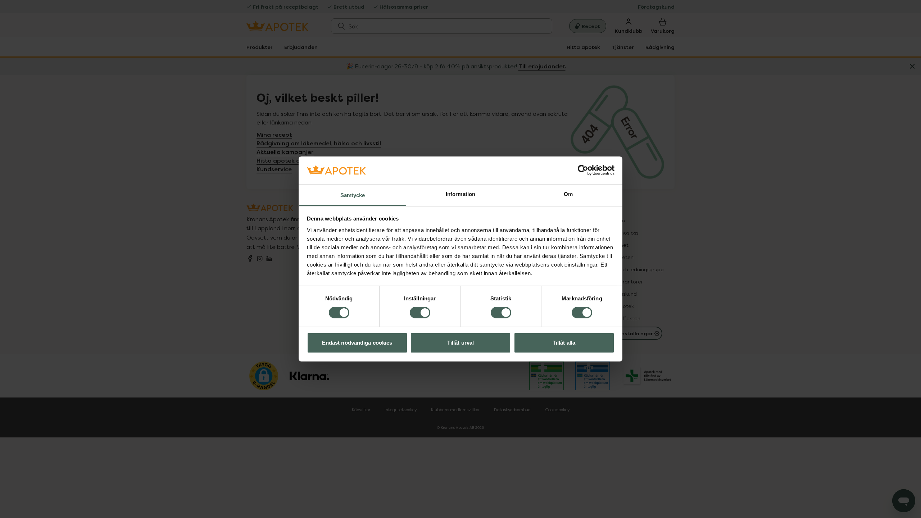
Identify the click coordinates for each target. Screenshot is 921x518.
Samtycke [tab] (352, 195)
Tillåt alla (564, 343)
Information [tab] (460, 194)
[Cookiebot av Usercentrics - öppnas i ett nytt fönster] (583, 170)
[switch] (420, 312)
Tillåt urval (460, 343)
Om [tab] (568, 194)
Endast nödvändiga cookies (357, 343)
